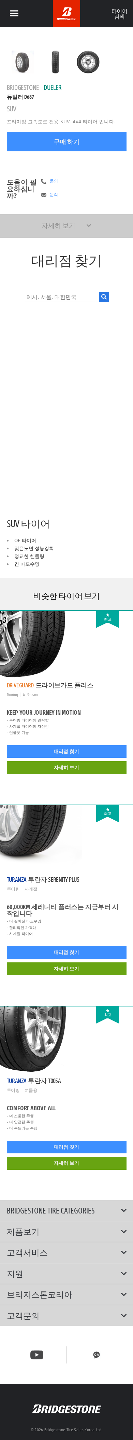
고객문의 (23, 1316)
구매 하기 (66, 141)
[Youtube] (37, 1354)
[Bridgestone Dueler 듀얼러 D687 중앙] (23, 62)
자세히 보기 (66, 767)
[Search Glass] (104, 297)
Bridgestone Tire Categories (51, 1210)
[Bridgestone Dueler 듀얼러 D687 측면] (88, 62)
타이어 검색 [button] (119, 14)
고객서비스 (27, 1252)
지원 (15, 1273)
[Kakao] (96, 1354)
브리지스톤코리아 (39, 1294)
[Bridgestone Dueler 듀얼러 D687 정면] (55, 62)
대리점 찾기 (66, 751)
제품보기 (23, 1231)
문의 (54, 181)
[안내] (14, 13)
